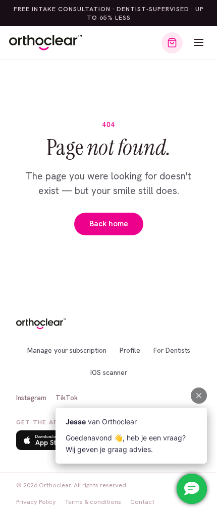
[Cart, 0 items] (172, 42)
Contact (142, 501)
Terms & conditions (93, 501)
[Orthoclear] (45, 43)
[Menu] (199, 43)
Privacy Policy (36, 501)
